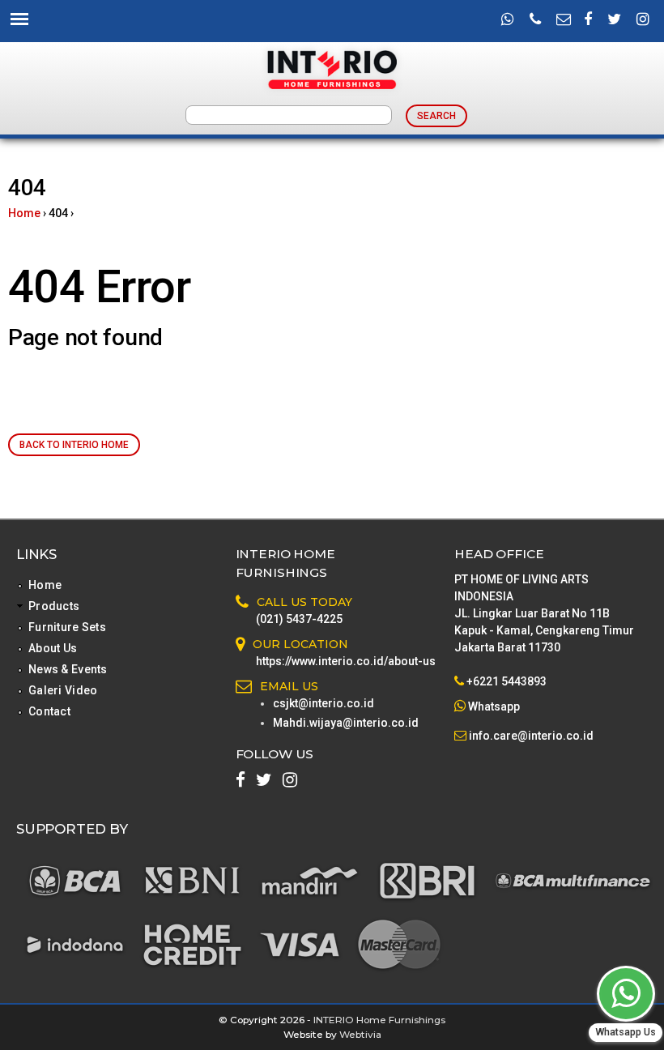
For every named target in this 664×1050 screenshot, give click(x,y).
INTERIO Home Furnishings (379, 1020)
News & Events (68, 669)
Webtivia (360, 1034)
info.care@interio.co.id (530, 735)
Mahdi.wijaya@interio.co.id (346, 722)
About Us (52, 648)
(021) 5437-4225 (299, 618)
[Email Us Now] (563, 20)
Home (24, 213)
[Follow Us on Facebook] (588, 20)
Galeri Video (62, 690)
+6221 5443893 (506, 681)
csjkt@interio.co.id (323, 703)
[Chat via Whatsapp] (626, 994)
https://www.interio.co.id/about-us (346, 661)
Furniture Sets (67, 627)
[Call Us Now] (535, 20)
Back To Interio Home (74, 444)
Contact (49, 711)
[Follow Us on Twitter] (614, 20)
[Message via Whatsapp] (507, 20)
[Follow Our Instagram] (642, 20)
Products (53, 606)
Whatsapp (494, 706)
